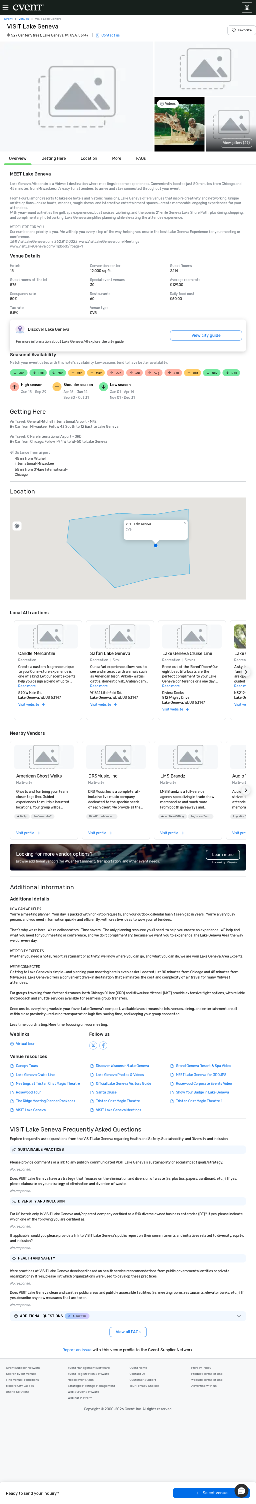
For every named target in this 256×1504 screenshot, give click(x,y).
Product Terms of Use (206, 1374)
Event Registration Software (88, 1374)
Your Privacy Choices (145, 1386)
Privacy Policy (201, 1368)
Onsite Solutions (18, 1392)
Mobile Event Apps (81, 1380)
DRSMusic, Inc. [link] (103, 776)
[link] (44, 757)
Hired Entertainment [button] (101, 816)
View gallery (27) (236, 143)
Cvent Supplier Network (23, 1368)
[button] (76, 97)
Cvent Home (138, 1368)
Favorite (245, 30)
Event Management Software (89, 1368)
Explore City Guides (20, 1386)
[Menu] (5, 7)
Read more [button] (27, 686)
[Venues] (247, 7)
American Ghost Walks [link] (39, 776)
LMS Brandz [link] (173, 776)
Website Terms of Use (206, 1380)
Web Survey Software (83, 1392)
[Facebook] (103, 1046)
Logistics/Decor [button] (200, 816)
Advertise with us (204, 1386)
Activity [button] (22, 816)
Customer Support (143, 1380)
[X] (93, 1046)
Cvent (8, 18)
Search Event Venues (21, 1374)
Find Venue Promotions (22, 1380)
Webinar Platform (80, 1398)
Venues (23, 18)
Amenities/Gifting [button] (172, 816)
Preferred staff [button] (43, 816)
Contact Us (138, 1374)
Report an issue (77, 1350)
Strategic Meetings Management (91, 1386)
